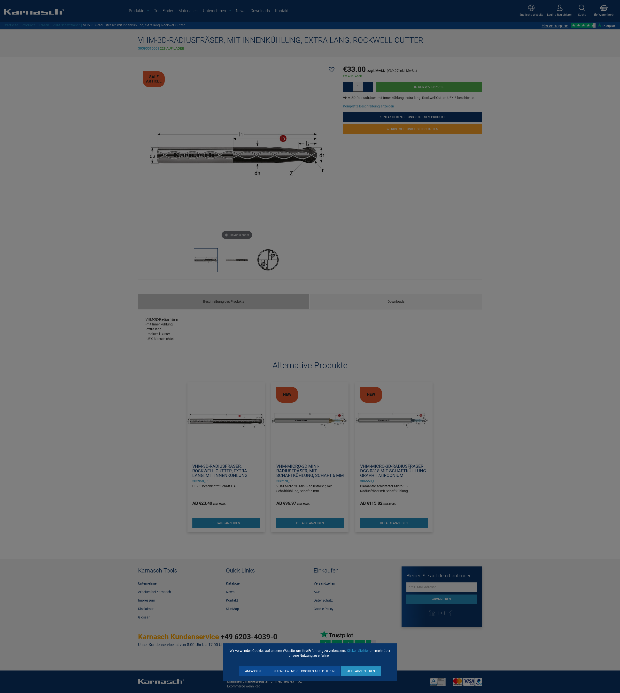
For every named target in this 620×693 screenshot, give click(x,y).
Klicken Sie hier (358, 651)
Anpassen (253, 671)
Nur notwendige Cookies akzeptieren (303, 671)
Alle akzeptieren (361, 671)
